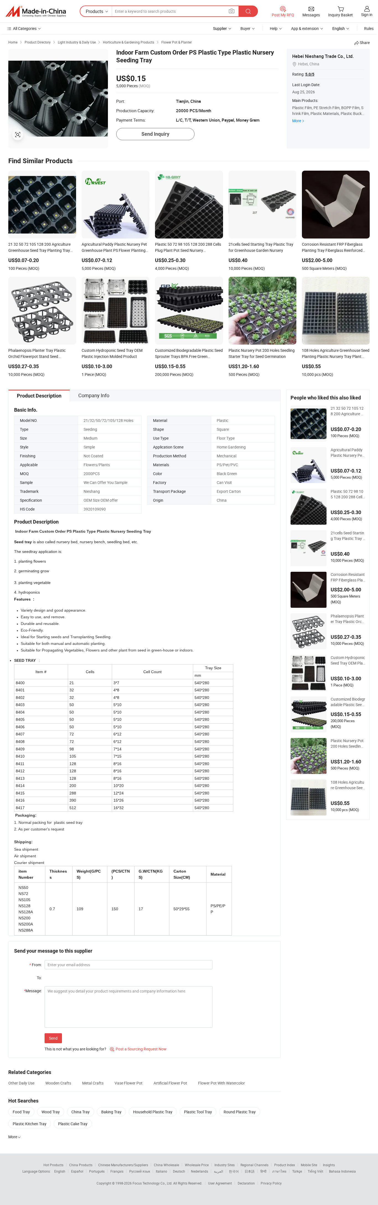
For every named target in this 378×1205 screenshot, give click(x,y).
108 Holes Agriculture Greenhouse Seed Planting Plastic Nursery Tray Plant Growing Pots (348, 785)
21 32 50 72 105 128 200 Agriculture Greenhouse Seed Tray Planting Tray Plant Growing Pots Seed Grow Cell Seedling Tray (348, 411)
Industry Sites (224, 1165)
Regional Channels (254, 1165)
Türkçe (297, 1171)
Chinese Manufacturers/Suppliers (123, 1165)
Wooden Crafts (58, 1083)
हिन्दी (263, 1171)
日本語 (250, 1171)
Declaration (246, 1183)
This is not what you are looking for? (75, 1049)
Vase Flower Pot (129, 1083)
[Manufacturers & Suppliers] (36, 11)
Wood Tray (51, 1111)
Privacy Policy (271, 1183)
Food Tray (21, 1111)
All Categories (25, 28)
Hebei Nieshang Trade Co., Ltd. (323, 56)
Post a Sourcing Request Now (138, 1049)
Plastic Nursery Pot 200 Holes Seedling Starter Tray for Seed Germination (347, 743)
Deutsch (179, 1171)
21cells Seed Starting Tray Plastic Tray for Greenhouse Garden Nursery (348, 535)
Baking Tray (111, 1111)
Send (53, 1038)
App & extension (305, 28)
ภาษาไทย (279, 1171)
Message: (33, 990)
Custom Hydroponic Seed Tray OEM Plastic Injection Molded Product (348, 660)
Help (274, 28)
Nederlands (199, 1171)
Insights (329, 1165)
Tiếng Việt (315, 1171)
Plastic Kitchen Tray (29, 1123)
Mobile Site (309, 1165)
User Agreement (220, 1183)
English (59, 1171)
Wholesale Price (197, 1165)
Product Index (284, 1165)
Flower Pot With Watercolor (221, 1083)
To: (39, 977)
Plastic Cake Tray (72, 1123)
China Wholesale (166, 1165)
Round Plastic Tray (240, 1111)
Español (77, 1171)
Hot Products (53, 1165)
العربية (218, 1171)
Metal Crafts (92, 1083)
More (296, 120)
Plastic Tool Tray (198, 1111)
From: (35, 964)
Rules (369, 28)
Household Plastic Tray (152, 1111)
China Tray (80, 1111)
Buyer (245, 28)
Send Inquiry (155, 134)
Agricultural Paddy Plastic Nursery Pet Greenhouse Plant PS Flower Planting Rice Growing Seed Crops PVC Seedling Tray (348, 452)
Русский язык (139, 1171)
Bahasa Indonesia (342, 1171)
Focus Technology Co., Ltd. (153, 1183)
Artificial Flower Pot (170, 1083)
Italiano (161, 1171)
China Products (80, 1165)
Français (116, 1171)
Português (97, 1171)
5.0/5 (309, 74)
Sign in (366, 14)
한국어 (234, 1171)
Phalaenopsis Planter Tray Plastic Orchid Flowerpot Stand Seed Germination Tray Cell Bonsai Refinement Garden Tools (348, 618)
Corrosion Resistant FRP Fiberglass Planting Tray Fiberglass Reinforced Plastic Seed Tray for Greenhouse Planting (348, 577)
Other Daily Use (21, 1083)
